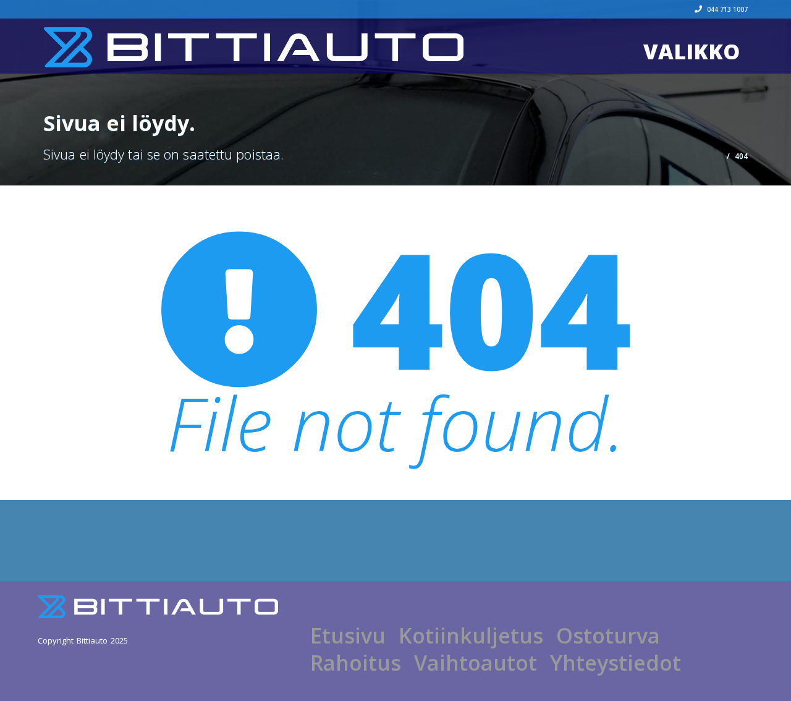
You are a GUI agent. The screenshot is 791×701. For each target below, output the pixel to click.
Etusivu (348, 635)
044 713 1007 (726, 9)
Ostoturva (608, 635)
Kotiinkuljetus (471, 635)
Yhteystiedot (615, 662)
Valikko (691, 51)
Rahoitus (355, 662)
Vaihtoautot (475, 662)
